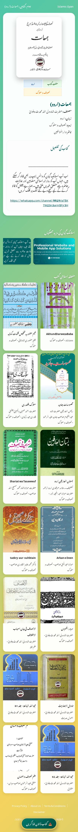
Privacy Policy (19, 805)
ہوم (29, 6)
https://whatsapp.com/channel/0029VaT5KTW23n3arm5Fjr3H (39, 202)
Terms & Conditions (55, 805)
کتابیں (22, 6)
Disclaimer (39, 811)
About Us (35, 805)
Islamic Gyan (65, 5)
